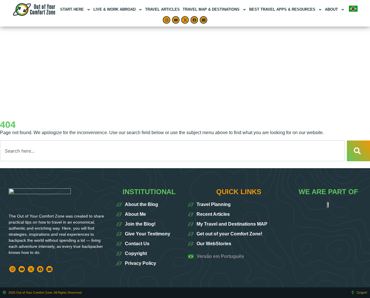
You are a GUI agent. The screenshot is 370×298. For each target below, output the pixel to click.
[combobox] (172, 150)
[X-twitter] (185, 20)
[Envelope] (203, 20)
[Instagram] (166, 20)
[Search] (358, 150)
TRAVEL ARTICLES (162, 9)
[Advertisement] (185, 69)
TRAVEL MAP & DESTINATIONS (211, 9)
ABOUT (331, 9)
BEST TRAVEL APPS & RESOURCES (282, 9)
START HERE (72, 9)
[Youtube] (176, 20)
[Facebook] (194, 20)
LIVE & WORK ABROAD (114, 9)
